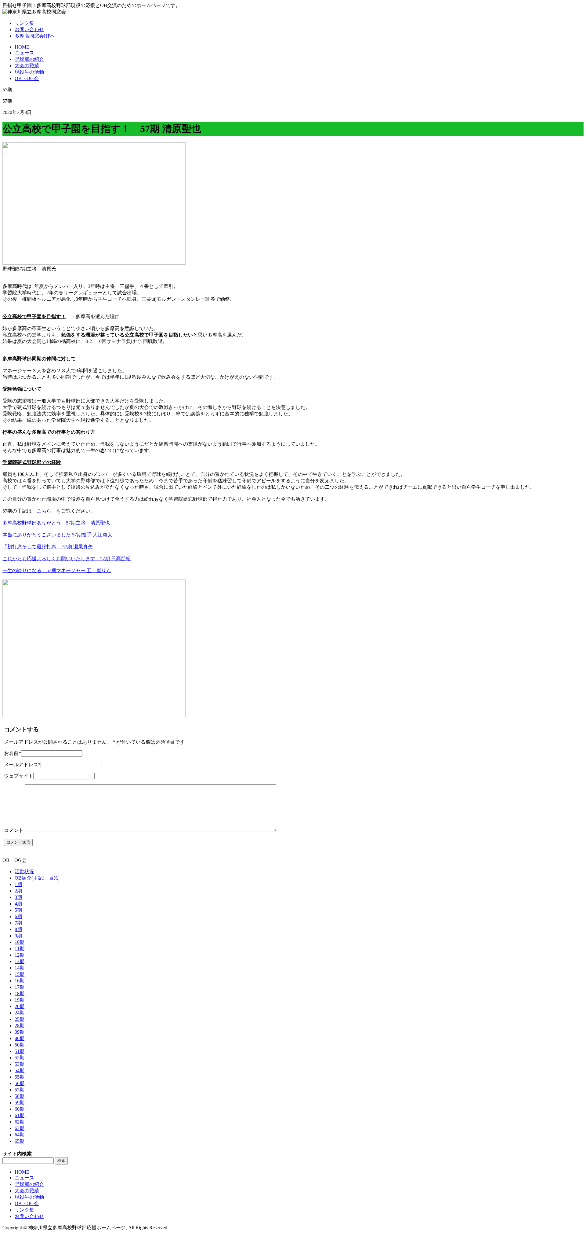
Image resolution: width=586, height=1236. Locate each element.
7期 (18, 922)
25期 (19, 1019)
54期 (19, 1070)
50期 (19, 1044)
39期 (19, 1032)
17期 (19, 987)
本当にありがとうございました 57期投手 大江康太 (57, 534)
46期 (19, 1038)
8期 (18, 929)
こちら (44, 510)
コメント (14, 830)
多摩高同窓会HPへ (35, 36)
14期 (19, 967)
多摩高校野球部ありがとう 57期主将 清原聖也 (56, 522)
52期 (19, 1057)
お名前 (12, 753)
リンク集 (24, 23)
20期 (19, 1006)
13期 (19, 961)
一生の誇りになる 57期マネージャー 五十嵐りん (56, 570)
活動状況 (24, 871)
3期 (18, 897)
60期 (19, 1109)
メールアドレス (22, 764)
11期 (19, 948)
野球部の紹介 (29, 59)
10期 (19, 942)
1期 (18, 884)
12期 (19, 955)
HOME (22, 47)
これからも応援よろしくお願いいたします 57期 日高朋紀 (66, 558)
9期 (18, 935)
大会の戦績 (27, 65)
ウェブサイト (18, 775)
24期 (19, 1012)
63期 (19, 1128)
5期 (18, 910)
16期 (19, 980)
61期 (19, 1115)
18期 (19, 993)
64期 (19, 1134)
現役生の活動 (29, 72)
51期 (19, 1051)
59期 (19, 1102)
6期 (18, 916)
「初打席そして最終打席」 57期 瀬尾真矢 (47, 546)
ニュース (24, 52)
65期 (19, 1141)
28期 (19, 1025)
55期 (19, 1077)
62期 (19, 1121)
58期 (19, 1096)
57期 (19, 1089)
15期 (19, 974)
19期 (19, 999)
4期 (18, 903)
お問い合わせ (29, 29)
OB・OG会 (27, 78)
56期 (19, 1083)
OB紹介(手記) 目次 (37, 878)
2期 (18, 890)
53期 (19, 1064)
